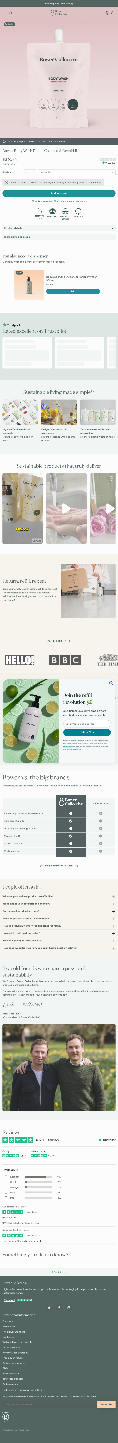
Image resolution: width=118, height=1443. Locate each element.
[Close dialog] (111, 683)
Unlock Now (87, 732)
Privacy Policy (67, 746)
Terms (77, 746)
